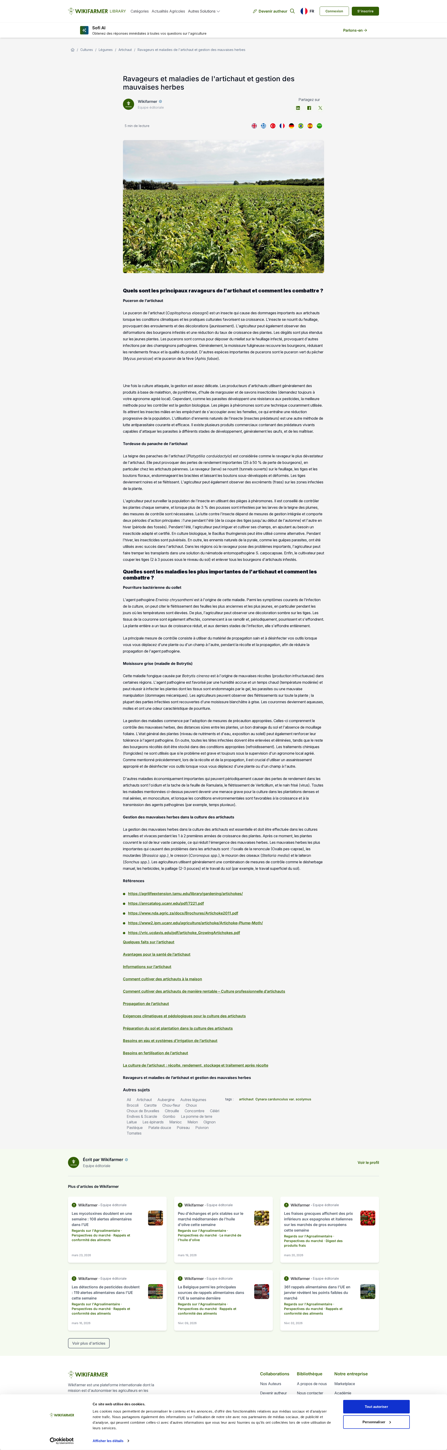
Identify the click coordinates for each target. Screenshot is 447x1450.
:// (140, 893)
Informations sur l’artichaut (147, 966)
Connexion (334, 11)
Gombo (169, 1116)
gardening (212, 893)
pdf (184, 903)
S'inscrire (365, 11)
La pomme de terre (196, 1116)
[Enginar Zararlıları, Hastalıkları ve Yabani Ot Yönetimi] (273, 126)
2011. (227, 913)
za (171, 913)
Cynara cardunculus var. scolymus (283, 1099)
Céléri (214, 1110)
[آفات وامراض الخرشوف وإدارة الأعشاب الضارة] (319, 126)
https (133, 893)
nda (155, 913)
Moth (256, 923)
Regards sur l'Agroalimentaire (96, 1230)
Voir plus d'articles (88, 1343)
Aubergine (166, 1099)
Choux (191, 1105)
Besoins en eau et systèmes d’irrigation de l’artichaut (170, 1040)
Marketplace (344, 1383)
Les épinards (153, 1122)
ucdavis (156, 932)
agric (163, 913)
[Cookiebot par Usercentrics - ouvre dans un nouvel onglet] (61, 1440)
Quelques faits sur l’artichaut (148, 942)
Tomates (134, 1133)
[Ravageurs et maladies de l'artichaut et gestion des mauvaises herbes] (282, 126)
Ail (129, 1099)
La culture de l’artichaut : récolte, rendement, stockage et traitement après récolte (195, 1065)
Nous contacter (310, 1393)
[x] (320, 108)
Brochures (194, 913)
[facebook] (309, 108)
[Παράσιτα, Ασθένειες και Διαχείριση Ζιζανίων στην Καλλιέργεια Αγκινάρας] (263, 126)
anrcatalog (151, 903)
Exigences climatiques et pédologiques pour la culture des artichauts (184, 1016)
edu (186, 893)
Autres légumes (193, 1099)
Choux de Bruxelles (143, 1110)
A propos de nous (312, 1383)
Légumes (106, 50)
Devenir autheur (273, 11)
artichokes (232, 893)
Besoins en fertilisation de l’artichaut (155, 1053)
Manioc (175, 1122)
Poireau (183, 1127)
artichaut (246, 1099)
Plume (244, 923)
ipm (157, 923)
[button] (307, 11)
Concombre (194, 1110)
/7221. (192, 903)
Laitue (132, 1122)
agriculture (190, 923)
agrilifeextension (156, 893)
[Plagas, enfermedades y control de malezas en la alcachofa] (310, 126)
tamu (177, 893)
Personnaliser (373, 1422)
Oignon (209, 1122)
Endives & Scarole (142, 1116)
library (196, 893)
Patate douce (159, 1127)
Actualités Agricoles (168, 11)
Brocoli (133, 1105)
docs (179, 913)
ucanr (167, 903)
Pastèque (135, 1127)
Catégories (140, 11)
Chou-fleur (171, 1105)
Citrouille (172, 1110)
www (146, 913)
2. (152, 923)
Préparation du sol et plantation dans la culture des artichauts (178, 1028)
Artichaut (125, 50)
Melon (192, 1122)
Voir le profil (368, 1162)
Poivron (202, 1127)
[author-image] (73, 1162)
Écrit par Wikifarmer (103, 1159)
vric (145, 932)
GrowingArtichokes (215, 932)
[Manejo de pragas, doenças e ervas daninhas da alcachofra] (301, 126)
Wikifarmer (147, 101)
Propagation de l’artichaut (146, 1003)
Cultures (86, 50)
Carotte (150, 1105)
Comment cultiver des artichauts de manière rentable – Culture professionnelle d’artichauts (204, 991)
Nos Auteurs (270, 1383)
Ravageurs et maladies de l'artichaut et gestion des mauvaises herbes (191, 50)
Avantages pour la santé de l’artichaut (156, 954)
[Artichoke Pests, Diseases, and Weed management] (254, 126)
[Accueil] (72, 49)
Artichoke (214, 913)
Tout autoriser (376, 1407)
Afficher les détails (108, 1441)
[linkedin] (298, 108)
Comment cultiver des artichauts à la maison (162, 979)
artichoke (210, 923)
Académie (342, 1393)
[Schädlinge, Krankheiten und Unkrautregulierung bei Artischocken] (291, 126)
